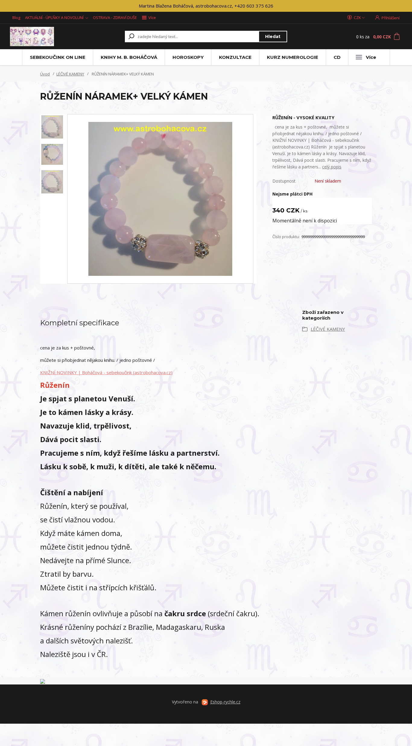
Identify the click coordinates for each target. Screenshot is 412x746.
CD (337, 57)
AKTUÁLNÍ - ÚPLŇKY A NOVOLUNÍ (54, 17)
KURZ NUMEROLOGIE (292, 57)
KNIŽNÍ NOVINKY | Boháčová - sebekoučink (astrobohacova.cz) (106, 372)
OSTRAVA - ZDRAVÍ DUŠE (115, 17)
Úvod (45, 74)
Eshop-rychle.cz (225, 702)
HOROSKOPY (188, 57)
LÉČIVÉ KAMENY (70, 74)
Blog (16, 17)
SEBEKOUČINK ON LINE (57, 57)
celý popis (331, 167)
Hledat (272, 36)
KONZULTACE (235, 57)
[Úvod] (47, 36)
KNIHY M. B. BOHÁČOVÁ (129, 57)
